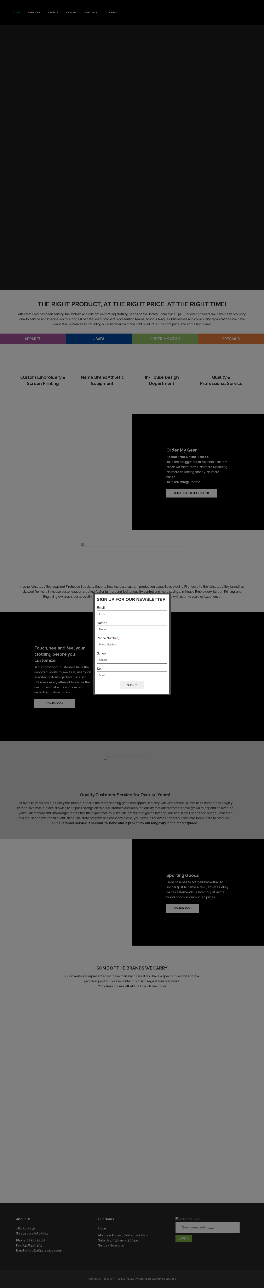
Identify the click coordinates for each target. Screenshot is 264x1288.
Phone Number (108, 638)
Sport (100, 668)
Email (101, 607)
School (101, 653)
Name (102, 623)
